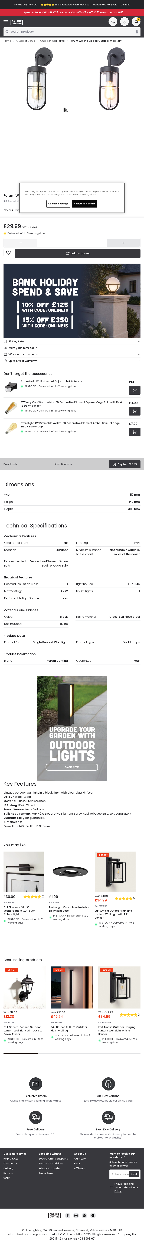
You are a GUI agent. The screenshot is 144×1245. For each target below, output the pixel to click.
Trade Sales (46, 1173)
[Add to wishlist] (8, 252)
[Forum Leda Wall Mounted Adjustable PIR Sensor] (11, 387)
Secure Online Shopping (53, 1158)
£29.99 (127, 464)
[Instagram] (76, 1215)
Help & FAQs (11, 1158)
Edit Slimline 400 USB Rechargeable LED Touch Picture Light (19, 911)
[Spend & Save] (72, 301)
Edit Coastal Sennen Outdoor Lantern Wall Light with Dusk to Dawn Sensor (23, 1030)
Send (134, 1174)
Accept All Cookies (84, 203)
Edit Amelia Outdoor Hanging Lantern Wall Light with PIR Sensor (113, 914)
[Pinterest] (84, 1215)
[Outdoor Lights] (72, 728)
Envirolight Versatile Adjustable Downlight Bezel (69, 909)
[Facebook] (68, 1215)
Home (7, 41)
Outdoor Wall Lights (52, 41)
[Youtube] (93, 1215)
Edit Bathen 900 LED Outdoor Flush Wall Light (69, 1028)
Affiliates (79, 1168)
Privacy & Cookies (50, 1168)
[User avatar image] (124, 21)
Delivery (8, 1168)
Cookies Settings (58, 203)
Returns (8, 1173)
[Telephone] (113, 21)
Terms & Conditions (51, 1163)
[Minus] (20, 243)
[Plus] (123, 243)
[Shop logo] (17, 22)
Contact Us (10, 1163)
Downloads (10, 464)
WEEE (7, 1178)
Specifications (63, 464)
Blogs (77, 1163)
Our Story (80, 1158)
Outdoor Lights (25, 41)
